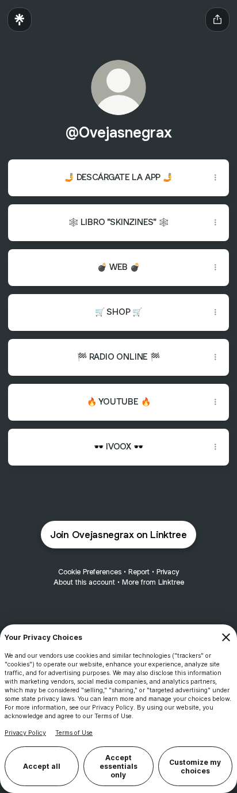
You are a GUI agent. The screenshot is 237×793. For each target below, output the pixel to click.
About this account (84, 582)
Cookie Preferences (89, 572)
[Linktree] (19, 19)
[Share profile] (217, 19)
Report (139, 572)
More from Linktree (153, 582)
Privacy (167, 572)
